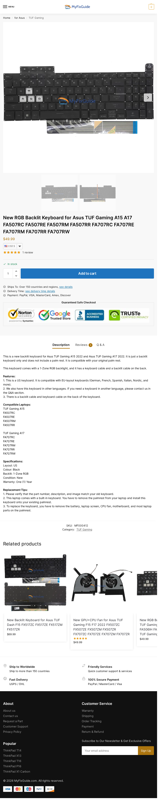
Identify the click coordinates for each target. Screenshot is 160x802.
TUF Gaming (84, 529)
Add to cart (87, 273)
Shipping (87, 716)
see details (66, 286)
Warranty (88, 710)
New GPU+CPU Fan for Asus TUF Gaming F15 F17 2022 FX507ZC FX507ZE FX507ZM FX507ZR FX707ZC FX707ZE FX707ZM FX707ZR (101, 627)
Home (6, 17)
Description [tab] (61, 345)
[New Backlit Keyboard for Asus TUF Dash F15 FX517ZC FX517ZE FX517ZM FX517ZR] (35, 583)
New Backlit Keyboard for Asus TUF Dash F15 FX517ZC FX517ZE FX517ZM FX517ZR (34, 624)
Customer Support (15, 726)
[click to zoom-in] (78, 97)
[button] (151, 7)
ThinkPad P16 (12, 766)
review (27, 252)
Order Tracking (91, 721)
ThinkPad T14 (12, 750)
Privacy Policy (12, 732)
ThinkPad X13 (12, 756)
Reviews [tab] (83, 345)
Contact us (10, 716)
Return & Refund (93, 732)
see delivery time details (40, 291)
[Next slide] (148, 97)
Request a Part (13, 721)
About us (9, 710)
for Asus (19, 17)
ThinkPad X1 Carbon (16, 771)
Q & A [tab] (101, 345)
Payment (88, 726)
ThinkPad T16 (12, 761)
